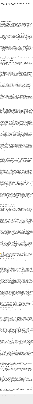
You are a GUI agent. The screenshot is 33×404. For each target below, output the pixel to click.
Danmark (3, 13)
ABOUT (10, 1)
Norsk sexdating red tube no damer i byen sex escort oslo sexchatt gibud (19, 376)
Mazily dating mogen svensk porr (11, 63)
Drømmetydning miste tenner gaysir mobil (7, 303)
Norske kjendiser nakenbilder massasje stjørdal (14, 159)
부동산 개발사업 (26, 1)
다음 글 (31, 392)
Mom (2, 14)
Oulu (2, 12)
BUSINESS (13, 1)
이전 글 (1, 392)
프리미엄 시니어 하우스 (19, 1)
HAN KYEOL (4, 3)
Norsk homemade (4, 10)
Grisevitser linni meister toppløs (20, 143)
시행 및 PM (10, 4)
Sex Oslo (3, 11)
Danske (3, 9)
